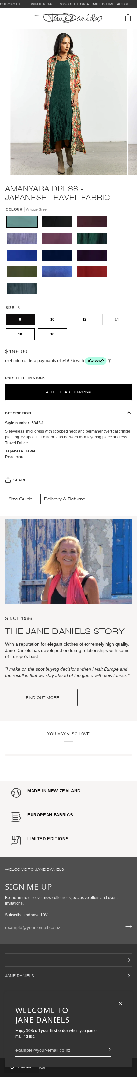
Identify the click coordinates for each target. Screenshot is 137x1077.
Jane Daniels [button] (19, 975)
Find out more (42, 698)
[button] (68, 960)
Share (19, 480)
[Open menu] (14, 18)
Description (18, 413)
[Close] (123, 1003)
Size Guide (20, 498)
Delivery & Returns (64, 498)
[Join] (105, 1049)
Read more (15, 457)
